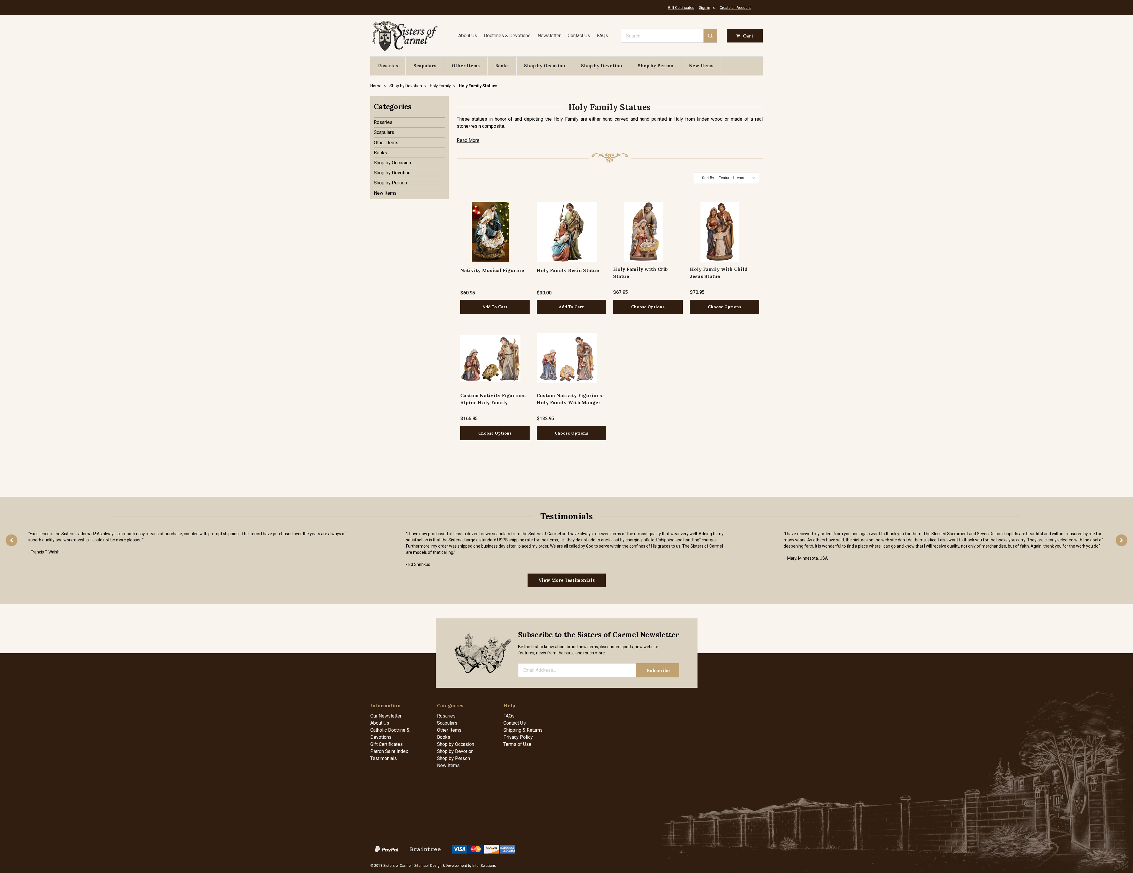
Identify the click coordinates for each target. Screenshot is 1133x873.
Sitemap (421, 866)
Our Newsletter (386, 716)
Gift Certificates (681, 7)
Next (1121, 540)
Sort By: (708, 178)
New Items (701, 65)
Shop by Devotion (601, 65)
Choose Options (647, 306)
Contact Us (579, 35)
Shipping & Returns (523, 730)
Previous (11, 540)
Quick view (490, 231)
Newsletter (549, 35)
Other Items (466, 65)
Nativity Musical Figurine (492, 270)
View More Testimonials (566, 580)
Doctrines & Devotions (507, 35)
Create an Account (735, 7)
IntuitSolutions (484, 866)
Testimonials (383, 758)
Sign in (704, 7)
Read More (468, 140)
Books (502, 65)
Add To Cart (494, 306)
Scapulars (424, 65)
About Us (467, 35)
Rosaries (388, 65)
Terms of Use (517, 744)
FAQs (602, 35)
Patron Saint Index (389, 751)
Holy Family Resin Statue (568, 270)
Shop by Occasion (544, 65)
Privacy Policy (518, 737)
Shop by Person (656, 65)
